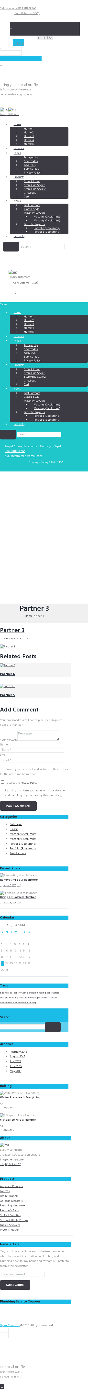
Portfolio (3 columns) (47, 232)
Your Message (8, 739)
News (17, 200)
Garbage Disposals (11, 1201)
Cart (26, 196)
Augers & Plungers (11, 1186)
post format (43, 998)
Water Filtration (10, 1229)
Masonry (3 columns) (23, 839)
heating (23, 998)
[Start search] (8, 434)
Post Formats (18, 853)
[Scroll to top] (2, 1386)
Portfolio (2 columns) (23, 844)
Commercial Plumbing (34, 993)
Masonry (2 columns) (23, 834)
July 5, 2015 (8, 1108)
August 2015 (17, 1056)
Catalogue (16, 824)
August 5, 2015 (9, 885)
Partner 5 (7, 695)
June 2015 (16, 1066)
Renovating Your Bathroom (19, 879)
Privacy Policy (32, 172)
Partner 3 (12, 630)
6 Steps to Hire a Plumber (18, 1119)
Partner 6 (7, 674)
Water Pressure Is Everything (20, 1097)
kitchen (32, 998)
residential (6, 1003)
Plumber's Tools (9, 1210)
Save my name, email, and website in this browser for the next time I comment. (34, 772)
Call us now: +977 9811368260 (18, 8)
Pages (17, 153)
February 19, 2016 (13, 639)
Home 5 (29, 144)
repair (53, 998)
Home (17, 124)
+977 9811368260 (15, 451)
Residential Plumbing (24, 1003)
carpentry (15, 993)
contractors (53, 993)
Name (4, 744)
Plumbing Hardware (12, 1205)
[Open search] (11, 247)
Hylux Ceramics (10, 1325)
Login (20, 43)
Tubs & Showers (10, 1225)
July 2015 (15, 1061)
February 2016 (18, 1052)
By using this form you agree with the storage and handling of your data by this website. (35, 793)
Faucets (5, 1191)
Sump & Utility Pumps (14, 1220)
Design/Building (9, 998)
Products (19, 177)
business (4, 993)
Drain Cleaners (9, 1196)
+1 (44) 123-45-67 (10, 1164)
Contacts (19, 236)
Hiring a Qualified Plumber (18, 897)
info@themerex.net (12, 1159)
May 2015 (15, 1071)
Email (3, 755)
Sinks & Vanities (10, 1215)
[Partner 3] (7, 646)
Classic (14, 829)
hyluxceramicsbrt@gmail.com (23, 456)
